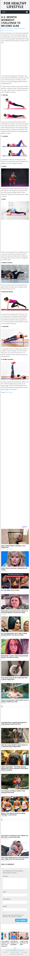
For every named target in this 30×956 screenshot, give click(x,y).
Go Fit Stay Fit (9, 392)
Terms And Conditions (16, 954)
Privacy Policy (15, 952)
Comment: (6, 876)
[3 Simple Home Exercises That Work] (24, 936)
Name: (5, 892)
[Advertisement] (15, 59)
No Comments (10, 30)
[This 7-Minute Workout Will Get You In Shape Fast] (5, 936)
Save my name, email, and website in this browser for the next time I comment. (13, 915)
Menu (4, 12)
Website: (5, 906)
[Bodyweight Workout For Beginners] (14, 936)
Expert (2, 28)
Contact (5, 952)
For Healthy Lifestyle (15, 5)
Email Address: (7, 899)
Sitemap (24, 952)
